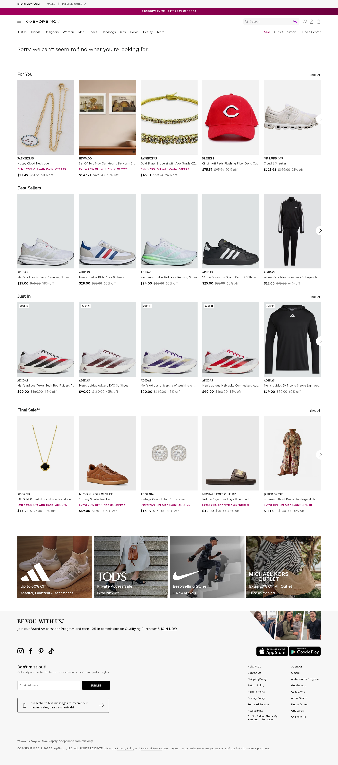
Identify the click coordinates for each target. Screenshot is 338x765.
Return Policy (256, 685)
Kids (123, 32)
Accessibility (255, 710)
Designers (51, 32)
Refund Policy (256, 691)
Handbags (109, 32)
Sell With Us (298, 717)
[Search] (271, 21)
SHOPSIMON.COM (28, 4)
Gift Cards (297, 710)
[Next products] (320, 119)
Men (81, 32)
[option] (46, 128)
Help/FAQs (254, 666)
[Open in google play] (305, 655)
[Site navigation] (19, 22)
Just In (22, 32)
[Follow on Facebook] (31, 653)
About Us (297, 666)
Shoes (93, 32)
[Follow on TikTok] (51, 653)
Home (134, 32)
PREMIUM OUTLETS (74, 3)
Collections (298, 691)
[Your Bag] (319, 22)
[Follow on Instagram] (20, 653)
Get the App (298, 685)
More (160, 32)
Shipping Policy (257, 679)
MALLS (51, 3)
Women (68, 32)
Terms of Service (258, 704)
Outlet (278, 32)
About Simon (299, 698)
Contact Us (254, 673)
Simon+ (292, 32)
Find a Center (311, 32)
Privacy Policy (256, 698)
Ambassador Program (305, 679)
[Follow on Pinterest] (41, 653)
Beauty (148, 32)
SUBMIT (96, 685)
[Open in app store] (272, 655)
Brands (35, 32)
